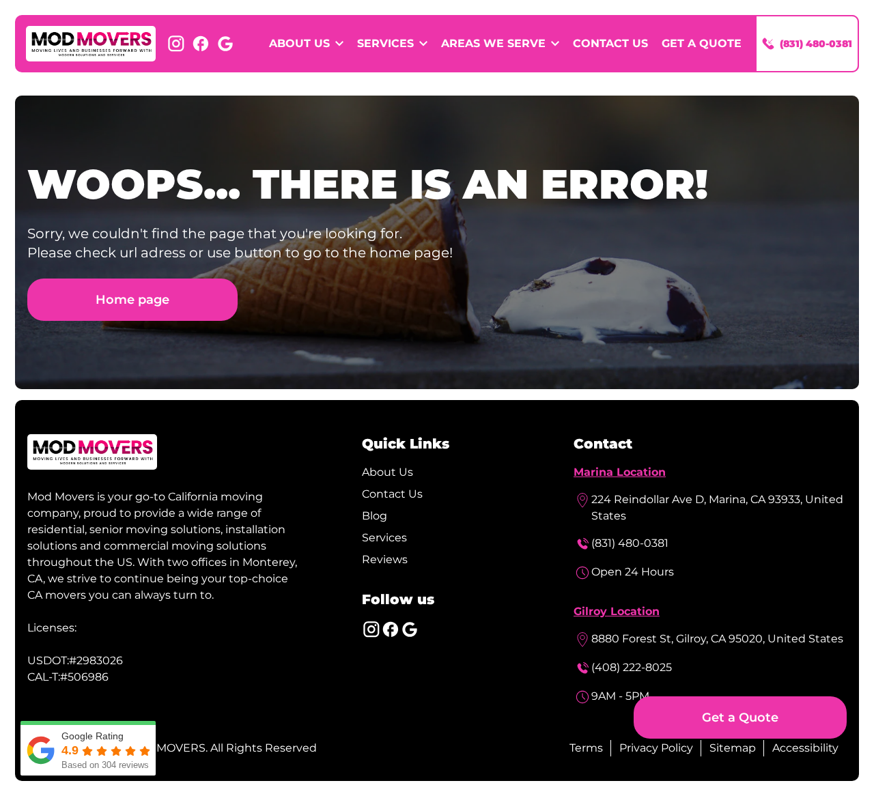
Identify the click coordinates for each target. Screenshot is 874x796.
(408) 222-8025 (631, 667)
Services (384, 537)
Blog (374, 515)
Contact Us (610, 43)
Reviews (385, 559)
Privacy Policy (656, 747)
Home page (132, 299)
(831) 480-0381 (629, 543)
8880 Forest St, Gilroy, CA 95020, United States (717, 638)
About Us (387, 472)
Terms (586, 747)
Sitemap (732, 747)
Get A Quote (702, 43)
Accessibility (805, 747)
